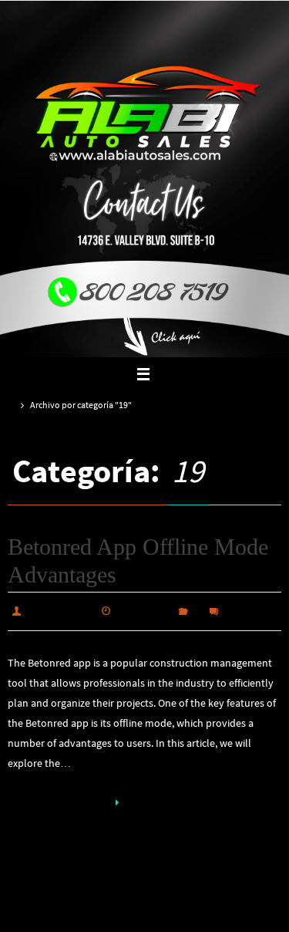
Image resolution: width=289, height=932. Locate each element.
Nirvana (145, 913)
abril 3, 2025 (144, 609)
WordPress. (196, 913)
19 (197, 609)
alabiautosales (60, 609)
